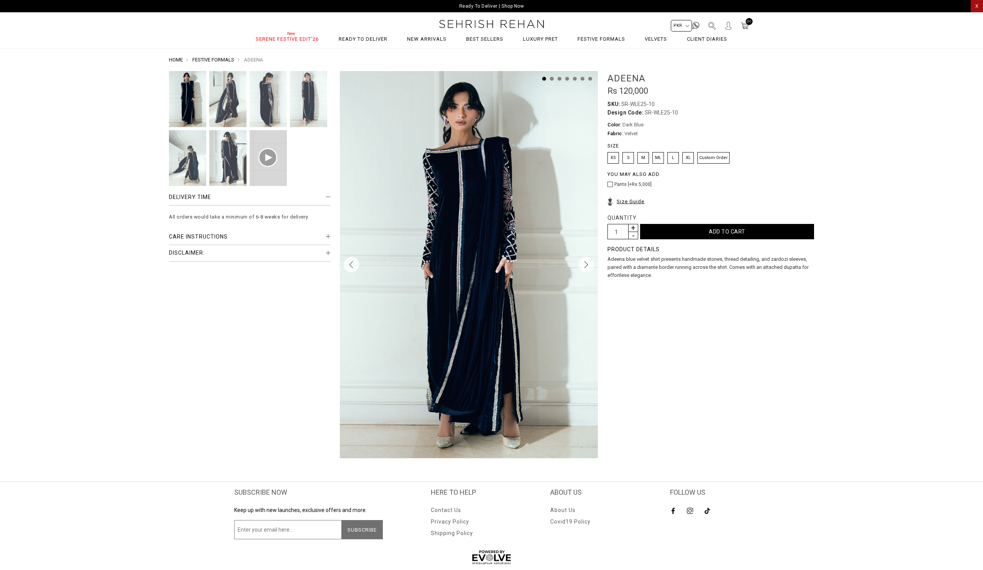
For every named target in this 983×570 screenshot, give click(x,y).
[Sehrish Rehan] (491, 24)
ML (658, 157)
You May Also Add (633, 174)
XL (688, 157)
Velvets (656, 39)
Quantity (622, 218)
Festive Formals (601, 39)
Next (586, 264)
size (613, 146)
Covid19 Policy (570, 522)
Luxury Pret (540, 39)
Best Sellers (484, 39)
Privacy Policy (450, 522)
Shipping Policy (452, 533)
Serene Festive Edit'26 (287, 39)
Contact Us (446, 510)
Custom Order (713, 157)
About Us (563, 510)
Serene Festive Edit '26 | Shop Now (491, 6)
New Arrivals (427, 39)
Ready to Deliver (363, 39)
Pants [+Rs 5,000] (633, 184)
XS (613, 157)
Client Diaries (707, 39)
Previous (351, 264)
